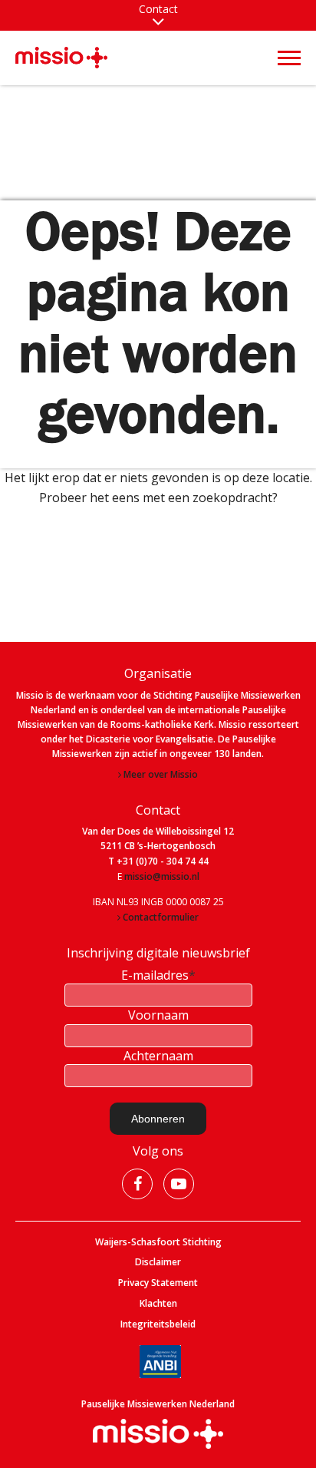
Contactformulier (161, 917)
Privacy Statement (158, 1283)
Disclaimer (158, 1262)
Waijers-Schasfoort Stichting (158, 1242)
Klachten (158, 1304)
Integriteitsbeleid (158, 1324)
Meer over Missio (160, 775)
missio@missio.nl (161, 877)
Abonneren (158, 1119)
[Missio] (61, 57)
